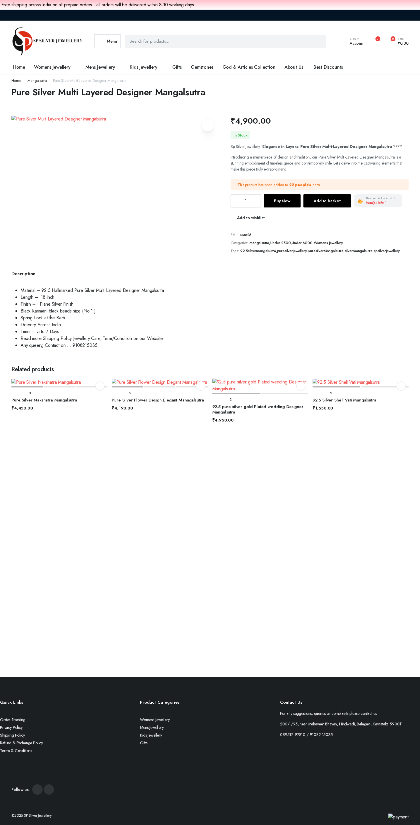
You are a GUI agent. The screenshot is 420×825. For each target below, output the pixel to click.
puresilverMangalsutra (325, 251)
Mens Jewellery (100, 67)
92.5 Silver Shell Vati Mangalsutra (344, 400)
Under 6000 (302, 243)
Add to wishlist (251, 218)
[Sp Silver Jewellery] (47, 41)
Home (19, 67)
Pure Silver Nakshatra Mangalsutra (44, 400)
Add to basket (327, 201)
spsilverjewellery (387, 251)
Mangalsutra (37, 80)
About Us (294, 67)
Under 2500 (280, 243)
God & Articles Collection (249, 67)
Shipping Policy (12, 735)
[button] (396, 41)
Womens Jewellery (52, 67)
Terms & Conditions (16, 750)
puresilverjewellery (292, 251)
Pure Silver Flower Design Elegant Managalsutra (158, 400)
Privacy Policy (11, 727)
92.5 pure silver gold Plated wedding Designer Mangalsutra (257, 409)
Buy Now (282, 201)
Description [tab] (23, 273)
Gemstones (202, 67)
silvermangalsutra (359, 251)
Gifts (177, 67)
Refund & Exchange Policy (21, 743)
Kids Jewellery (143, 67)
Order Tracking (12, 720)
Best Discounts (328, 67)
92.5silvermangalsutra (258, 251)
